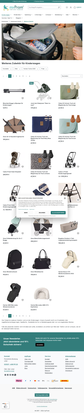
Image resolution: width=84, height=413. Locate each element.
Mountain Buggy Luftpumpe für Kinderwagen (13, 104)
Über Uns (28, 359)
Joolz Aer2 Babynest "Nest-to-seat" (41, 104)
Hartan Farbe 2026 (29, 69)
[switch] (5, 407)
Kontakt (47, 359)
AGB (66, 359)
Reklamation (48, 373)
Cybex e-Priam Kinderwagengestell (64, 172)
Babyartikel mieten (30, 364)
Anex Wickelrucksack (10, 272)
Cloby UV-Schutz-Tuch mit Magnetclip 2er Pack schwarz (40, 172)
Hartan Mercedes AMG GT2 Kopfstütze (40, 306)
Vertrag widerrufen (42, 395)
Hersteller (6, 69)
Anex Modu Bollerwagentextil (40, 238)
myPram (28, 356)
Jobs (26, 366)
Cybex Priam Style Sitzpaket (12, 172)
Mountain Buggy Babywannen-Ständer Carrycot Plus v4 (68, 206)
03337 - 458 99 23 (11, 364)
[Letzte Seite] (29, 76)
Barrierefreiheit (49, 368)
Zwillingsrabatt (49, 364)
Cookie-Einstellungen (42, 406)
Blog (26, 368)
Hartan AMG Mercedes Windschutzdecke (10, 306)
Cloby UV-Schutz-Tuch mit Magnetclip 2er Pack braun (67, 137)
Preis (43, 69)
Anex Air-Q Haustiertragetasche (13, 136)
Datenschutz (69, 364)
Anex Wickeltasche (37, 272)
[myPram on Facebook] (8, 375)
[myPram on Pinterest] (10, 375)
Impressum (68, 370)
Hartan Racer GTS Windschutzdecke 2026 (66, 272)
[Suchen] (59, 7)
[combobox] (42, 7)
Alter (16, 69)
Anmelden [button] (40, 345)
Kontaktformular (9, 371)
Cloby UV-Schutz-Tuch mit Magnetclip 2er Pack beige (67, 104)
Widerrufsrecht (70, 361)
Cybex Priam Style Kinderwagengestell (9, 206)
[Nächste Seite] (26, 76)
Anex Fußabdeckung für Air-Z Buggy (12, 239)
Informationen (70, 356)
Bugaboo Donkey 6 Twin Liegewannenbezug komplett (67, 239)
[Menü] (8, 403)
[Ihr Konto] (71, 7)
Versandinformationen (72, 368)
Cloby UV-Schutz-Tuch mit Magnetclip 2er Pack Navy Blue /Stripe (41, 138)
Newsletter (48, 361)
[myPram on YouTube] (12, 375)
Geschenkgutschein (51, 366)
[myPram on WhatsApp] (15, 375)
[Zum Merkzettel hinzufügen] (22, 98)
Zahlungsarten (69, 366)
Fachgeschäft (29, 361)
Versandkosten (53, 399)
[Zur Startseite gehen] (13, 7)
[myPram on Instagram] (5, 375)
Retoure (47, 370)
